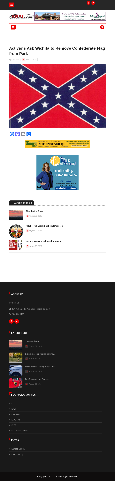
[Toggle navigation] (11, 5)
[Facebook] (88, 3)
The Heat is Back (34, 211)
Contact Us (14, 302)
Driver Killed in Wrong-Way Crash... (41, 366)
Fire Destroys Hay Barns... (37, 379)
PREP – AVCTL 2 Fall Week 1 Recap (43, 241)
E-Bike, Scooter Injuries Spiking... (40, 354)
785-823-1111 (18, 314)
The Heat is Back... (33, 341)
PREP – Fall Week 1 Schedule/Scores (44, 226)
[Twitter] (93, 3)
